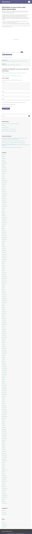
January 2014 (4, 296)
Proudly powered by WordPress (11, 533)
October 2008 (4, 372)
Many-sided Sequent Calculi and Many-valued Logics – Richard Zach (15, 72)
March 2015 (3, 270)
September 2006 (4, 416)
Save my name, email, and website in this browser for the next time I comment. (14, 102)
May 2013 (3, 307)
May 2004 (3, 466)
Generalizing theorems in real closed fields (11, 64)
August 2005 (4, 440)
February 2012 (4, 318)
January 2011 (4, 331)
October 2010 (4, 335)
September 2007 (4, 394)
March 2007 (3, 405)
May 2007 (3, 401)
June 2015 (3, 265)
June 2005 (3, 444)
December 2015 (4, 254)
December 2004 (4, 455)
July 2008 (3, 377)
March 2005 (3, 449)
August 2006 (4, 418)
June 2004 (3, 464)
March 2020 (3, 189)
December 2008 (4, 368)
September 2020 (4, 182)
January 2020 (4, 191)
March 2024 (3, 158)
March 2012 (3, 316)
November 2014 (4, 278)
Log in (3, 521)
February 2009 (4, 364)
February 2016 (4, 250)
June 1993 (3, 499)
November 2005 (4, 434)
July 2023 (3, 160)
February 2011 (4, 329)
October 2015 (4, 257)
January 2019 (4, 200)
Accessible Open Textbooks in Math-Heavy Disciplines (10, 123)
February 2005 (4, 451)
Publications (6, 57)
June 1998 (3, 484)
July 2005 (3, 442)
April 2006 (3, 425)
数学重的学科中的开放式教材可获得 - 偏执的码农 (9, 144)
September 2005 (4, 438)
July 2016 (3, 243)
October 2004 (4, 458)
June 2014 (3, 287)
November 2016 (4, 237)
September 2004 (4, 460)
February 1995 (4, 490)
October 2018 (4, 204)
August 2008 (4, 375)
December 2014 (4, 276)
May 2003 (3, 471)
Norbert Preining (4, 142)
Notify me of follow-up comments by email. (9, 104)
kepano (3, 147)
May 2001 (3, 473)
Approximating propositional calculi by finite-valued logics (15, 60)
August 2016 (4, 241)
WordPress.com (22, 533)
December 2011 (4, 322)
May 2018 (3, 211)
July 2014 (3, 285)
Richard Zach (6, 2)
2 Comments (10, 57)
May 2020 (3, 187)
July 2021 (3, 174)
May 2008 (3, 381)
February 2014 (4, 294)
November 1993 (4, 495)
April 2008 (3, 383)
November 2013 (4, 300)
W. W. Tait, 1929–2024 (5, 127)
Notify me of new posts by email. (7, 106)
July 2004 (3, 462)
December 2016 (4, 235)
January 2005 (4, 453)
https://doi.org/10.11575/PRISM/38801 (8, 12)
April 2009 (3, 361)
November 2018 (4, 202)
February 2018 (4, 217)
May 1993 (3, 501)
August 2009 (4, 353)
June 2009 (3, 357)
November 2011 (4, 324)
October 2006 (4, 414)
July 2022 (3, 165)
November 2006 (4, 412)
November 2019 (4, 193)
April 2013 (3, 309)
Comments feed (4, 524)
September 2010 (4, 337)
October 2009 (4, 350)
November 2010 (4, 333)
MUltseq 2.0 (4, 125)
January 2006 (4, 431)
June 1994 (3, 492)
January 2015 (4, 274)
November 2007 (4, 390)
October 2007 (4, 392)
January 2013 (4, 313)
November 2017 (4, 219)
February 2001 (4, 475)
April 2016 (3, 246)
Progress (3, 510)
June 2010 (3, 340)
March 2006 (3, 427)
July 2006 (3, 420)
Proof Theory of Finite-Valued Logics (11, 22)
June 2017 (3, 226)
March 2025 (3, 154)
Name (3, 91)
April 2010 (3, 344)
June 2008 (3, 379)
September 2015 (4, 259)
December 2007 (4, 388)
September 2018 (4, 206)
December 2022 (4, 163)
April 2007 (3, 403)
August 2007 (4, 396)
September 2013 (4, 302)
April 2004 (3, 468)
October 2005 (4, 436)
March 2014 (3, 292)
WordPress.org (4, 526)
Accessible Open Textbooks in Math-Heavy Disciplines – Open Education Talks (14, 138)
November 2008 (4, 370)
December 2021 (4, 169)
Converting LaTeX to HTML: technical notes (9, 129)
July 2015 (3, 263)
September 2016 (4, 239)
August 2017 (4, 224)
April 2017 (3, 230)
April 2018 (3, 213)
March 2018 (3, 215)
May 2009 (3, 359)
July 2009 (3, 355)
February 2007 (4, 407)
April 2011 (3, 326)
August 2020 (4, 184)
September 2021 (4, 171)
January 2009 (4, 366)
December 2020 (4, 180)
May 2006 (3, 423)
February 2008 (4, 385)
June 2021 (3, 176)
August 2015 (4, 261)
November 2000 (4, 477)
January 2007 (4, 409)
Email (3, 95)
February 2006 (4, 429)
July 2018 (3, 208)
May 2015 (3, 267)
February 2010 (4, 348)
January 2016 (4, 252)
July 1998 (3, 482)
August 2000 (4, 479)
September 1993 (4, 497)
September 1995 (4, 488)
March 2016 (3, 248)
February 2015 (4, 272)
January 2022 (4, 167)
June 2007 (3, 399)
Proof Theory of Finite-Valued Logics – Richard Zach (13, 75)
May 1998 (3, 486)
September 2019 (4, 195)
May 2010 (3, 342)
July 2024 (3, 156)
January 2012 (4, 320)
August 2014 (4, 283)
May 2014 (3, 289)
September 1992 (4, 503)
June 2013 (3, 305)
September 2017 (4, 222)
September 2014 (4, 281)
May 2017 (3, 228)
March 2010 (3, 346)
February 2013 (4, 311)
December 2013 (4, 298)
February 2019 (4, 198)
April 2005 (3, 447)
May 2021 (3, 178)
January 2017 (4, 233)
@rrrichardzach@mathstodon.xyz (7, 531)
